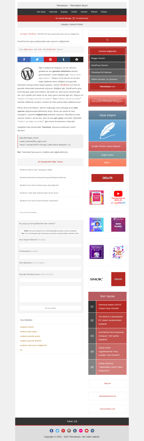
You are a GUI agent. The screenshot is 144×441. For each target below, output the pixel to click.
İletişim (104, 12)
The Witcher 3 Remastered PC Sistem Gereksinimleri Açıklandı (110, 320)
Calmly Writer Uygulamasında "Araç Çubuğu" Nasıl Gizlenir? (109, 351)
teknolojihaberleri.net (107, 396)
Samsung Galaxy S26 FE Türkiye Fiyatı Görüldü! (109, 306)
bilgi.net (107, 383)
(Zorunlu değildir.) (32, 263)
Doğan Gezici (28, 49)
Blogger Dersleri (98, 58)
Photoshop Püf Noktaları (101, 72)
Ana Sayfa (41, 12)
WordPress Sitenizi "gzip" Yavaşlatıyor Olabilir (36, 170)
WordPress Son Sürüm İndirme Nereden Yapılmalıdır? (39, 201)
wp (21, 350)
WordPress (32, 34)
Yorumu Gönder (50, 308)
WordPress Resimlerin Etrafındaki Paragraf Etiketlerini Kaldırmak (43, 177)
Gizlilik (74, 12)
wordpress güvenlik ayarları (30, 336)
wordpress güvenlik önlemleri (30, 341)
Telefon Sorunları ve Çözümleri (104, 79)
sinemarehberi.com (107, 409)
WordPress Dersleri (99, 65)
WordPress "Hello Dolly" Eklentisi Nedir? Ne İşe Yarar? (39, 193)
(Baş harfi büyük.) (36, 274)
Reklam (94, 12)
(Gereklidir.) (32, 240)
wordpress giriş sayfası (28, 331)
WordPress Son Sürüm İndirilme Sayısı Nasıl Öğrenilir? (39, 185)
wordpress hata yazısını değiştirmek (33, 345)
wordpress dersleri (27, 327)
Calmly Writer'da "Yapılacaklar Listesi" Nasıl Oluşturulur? (110, 367)
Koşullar (64, 12)
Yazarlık (84, 12)
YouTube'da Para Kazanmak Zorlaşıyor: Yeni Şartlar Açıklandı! (111, 336)
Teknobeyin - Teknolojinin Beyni (72, 5)
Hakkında (53, 12)
